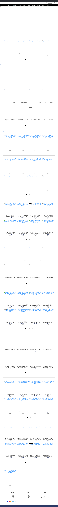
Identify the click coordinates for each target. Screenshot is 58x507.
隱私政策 (29, 495)
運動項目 (33, 5)
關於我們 (9, 5)
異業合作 (48, 5)
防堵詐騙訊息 (29, 494)
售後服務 (13, 496)
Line (44, 496)
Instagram (44, 495)
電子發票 (29, 496)
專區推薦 (28, 5)
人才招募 (13, 497)
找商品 (20, 5)
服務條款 (29, 497)
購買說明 (43, 5)
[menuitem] (25, 59)
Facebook (44, 494)
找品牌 (24, 5)
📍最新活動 (15, 5)
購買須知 (13, 495)
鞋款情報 (38, 5)
